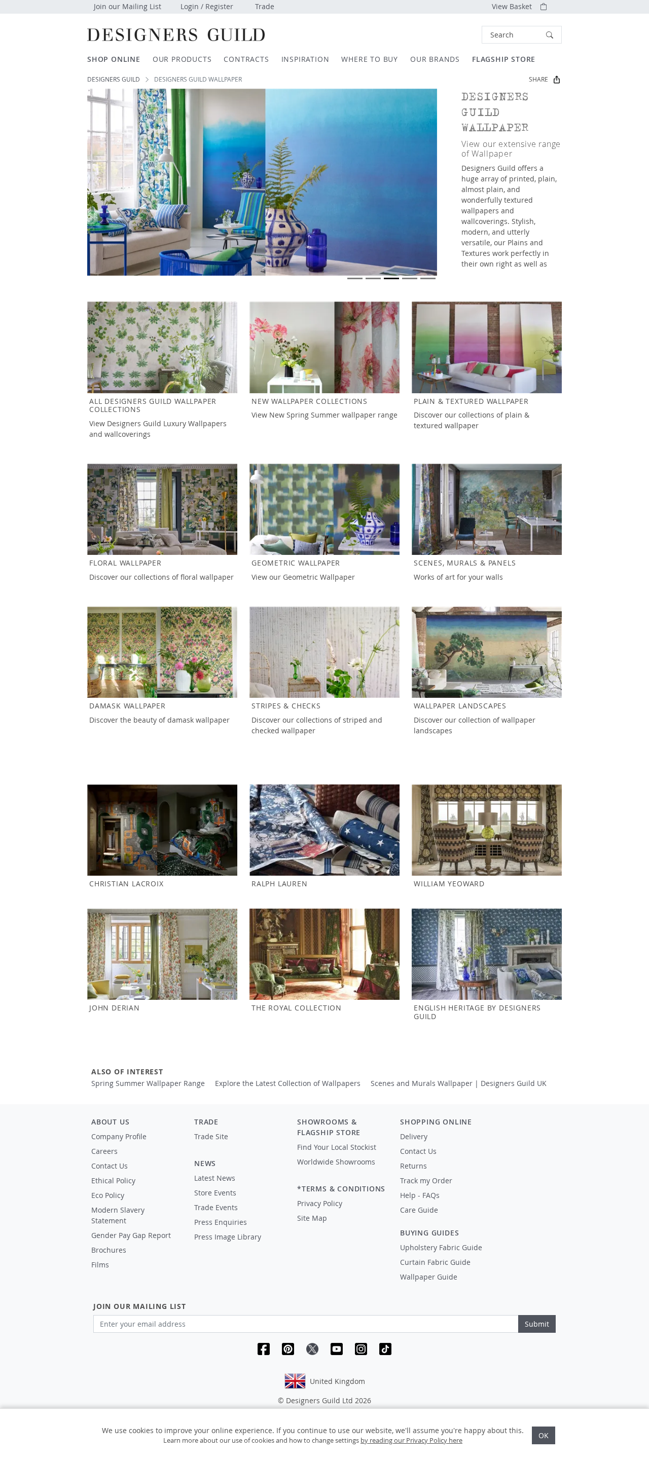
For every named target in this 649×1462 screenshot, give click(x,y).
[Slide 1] (355, 278)
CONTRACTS (246, 59)
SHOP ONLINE (113, 59)
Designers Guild (113, 79)
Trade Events (216, 1207)
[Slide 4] (409, 278)
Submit (537, 1324)
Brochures (108, 1250)
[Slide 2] (373, 278)
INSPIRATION (305, 59)
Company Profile (119, 1136)
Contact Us (109, 1166)
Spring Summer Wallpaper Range (148, 1083)
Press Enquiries (220, 1222)
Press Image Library (227, 1237)
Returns (413, 1166)
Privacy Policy (319, 1203)
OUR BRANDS (435, 59)
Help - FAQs (420, 1195)
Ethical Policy (113, 1180)
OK (543, 1435)
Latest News (214, 1178)
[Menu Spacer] (238, 1146)
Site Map (312, 1218)
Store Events (215, 1192)
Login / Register (207, 6)
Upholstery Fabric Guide (441, 1247)
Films (100, 1264)
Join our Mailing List (127, 6)
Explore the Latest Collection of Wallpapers (287, 1083)
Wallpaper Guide (428, 1277)
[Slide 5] (428, 278)
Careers (104, 1151)
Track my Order (426, 1180)
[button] (522, 35)
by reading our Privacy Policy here (411, 1440)
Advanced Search (458, 35)
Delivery (413, 1136)
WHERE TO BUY (369, 59)
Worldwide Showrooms (336, 1162)
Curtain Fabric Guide (435, 1262)
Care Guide (419, 1210)
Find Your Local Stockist (336, 1147)
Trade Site (211, 1136)
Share (538, 79)
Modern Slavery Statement (118, 1215)
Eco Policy (107, 1195)
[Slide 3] (391, 278)
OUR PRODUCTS (182, 59)
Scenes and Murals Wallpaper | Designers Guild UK (459, 1083)
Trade (264, 6)
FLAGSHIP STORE (503, 59)
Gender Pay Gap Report (131, 1235)
